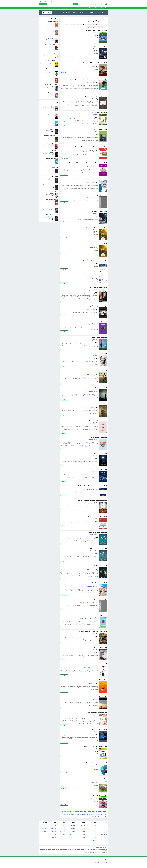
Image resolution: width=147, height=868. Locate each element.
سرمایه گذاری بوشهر (82, 101)
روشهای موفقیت (75, 170)
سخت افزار (83, 831)
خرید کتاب (97, 862)
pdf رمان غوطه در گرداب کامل (77, 477)
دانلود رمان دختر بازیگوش (79, 446)
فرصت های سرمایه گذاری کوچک (81, 104)
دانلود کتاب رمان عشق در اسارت (100, 404)
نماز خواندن (64, 590)
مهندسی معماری (72, 827)
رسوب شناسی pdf (90, 606)
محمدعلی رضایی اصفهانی (93, 649)
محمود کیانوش (94, 455)
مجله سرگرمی (53, 828)
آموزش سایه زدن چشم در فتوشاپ (71, 298)
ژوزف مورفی (51, 93)
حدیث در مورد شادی (86, 704)
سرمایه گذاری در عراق (90, 188)
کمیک (106, 831)
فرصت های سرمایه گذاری (67, 102)
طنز (106, 830)
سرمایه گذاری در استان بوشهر (73, 101)
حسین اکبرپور (95, 487)
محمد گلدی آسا (51, 71)
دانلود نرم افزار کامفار (74, 671)
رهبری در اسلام (71, 621)
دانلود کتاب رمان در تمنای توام (100, 370)
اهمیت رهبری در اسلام (81, 621)
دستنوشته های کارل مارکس (86, 140)
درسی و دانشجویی (93, 839)
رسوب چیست (96, 606)
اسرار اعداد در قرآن (90, 540)
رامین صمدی (95, 601)
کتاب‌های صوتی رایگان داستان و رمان (48, 87)
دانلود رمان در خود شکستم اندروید (82, 575)
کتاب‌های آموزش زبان (51, 170)
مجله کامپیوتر (53, 824)
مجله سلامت (54, 836)
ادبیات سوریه (88, 812)
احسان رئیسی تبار (94, 164)
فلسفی (95, 836)
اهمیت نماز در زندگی (66, 589)
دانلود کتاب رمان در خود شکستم (100, 565)
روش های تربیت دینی (75, 720)
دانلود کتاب (64, 92)
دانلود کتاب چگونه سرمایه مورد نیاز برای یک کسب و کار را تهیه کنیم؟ (92, 486)
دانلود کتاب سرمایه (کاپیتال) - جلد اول (99, 129)
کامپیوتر (94, 7)
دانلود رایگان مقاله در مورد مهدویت (75, 429)
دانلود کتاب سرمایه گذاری (86, 120)
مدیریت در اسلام (65, 621)
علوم (98, 7)
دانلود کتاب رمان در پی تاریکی (101, 388)
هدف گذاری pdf (93, 689)
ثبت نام (48, 1)
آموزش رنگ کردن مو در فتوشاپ (70, 296)
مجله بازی (54, 827)
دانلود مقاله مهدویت (84, 429)
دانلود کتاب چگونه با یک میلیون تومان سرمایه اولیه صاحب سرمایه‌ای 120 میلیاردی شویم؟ (88, 163)
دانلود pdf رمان (94, 345)
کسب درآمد (80, 327)
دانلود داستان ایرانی (71, 442)
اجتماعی (95, 833)
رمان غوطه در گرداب (92, 477)
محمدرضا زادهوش (50, 160)
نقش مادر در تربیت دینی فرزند (90, 723)
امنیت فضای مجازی (92, 737)
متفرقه (64, 839)
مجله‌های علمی (92, 732)
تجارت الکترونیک (82, 830)
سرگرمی (64, 830)
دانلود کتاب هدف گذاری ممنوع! (100, 680)
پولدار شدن (91, 121)
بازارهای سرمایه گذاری (94, 329)
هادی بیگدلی (51, 121)
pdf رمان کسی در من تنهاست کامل (69, 359)
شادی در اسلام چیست (79, 704)
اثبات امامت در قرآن (91, 429)
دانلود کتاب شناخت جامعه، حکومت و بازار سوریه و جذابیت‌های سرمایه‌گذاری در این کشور (88, 79)
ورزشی (64, 836)
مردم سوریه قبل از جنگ (66, 85)
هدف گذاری (84, 219)
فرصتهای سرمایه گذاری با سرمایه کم (70, 104)
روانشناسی (94, 831)
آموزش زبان (105, 839)
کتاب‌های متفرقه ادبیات (50, 186)
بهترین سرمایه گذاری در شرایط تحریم (88, 123)
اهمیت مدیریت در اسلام (70, 623)
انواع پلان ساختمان (87, 522)
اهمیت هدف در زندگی (75, 687)
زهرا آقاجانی (95, 64)
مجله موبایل (54, 825)
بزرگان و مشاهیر (62, 824)
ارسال (86, 852)
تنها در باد (75, 24)
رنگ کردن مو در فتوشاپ (81, 293)
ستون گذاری (65, 522)
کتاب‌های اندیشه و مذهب (50, 31)
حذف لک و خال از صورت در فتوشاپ (79, 295)
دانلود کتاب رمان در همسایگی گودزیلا (99, 437)
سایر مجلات (54, 839)
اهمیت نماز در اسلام (70, 639)
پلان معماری (93, 522)
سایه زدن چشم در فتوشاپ (89, 295)
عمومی (84, 7)
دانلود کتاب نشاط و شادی (102, 696)
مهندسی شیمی (72, 831)
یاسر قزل (95, 584)
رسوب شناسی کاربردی (84, 605)
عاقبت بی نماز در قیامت (91, 640)
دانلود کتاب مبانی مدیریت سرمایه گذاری (98, 306)
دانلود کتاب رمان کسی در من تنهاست (99, 353)
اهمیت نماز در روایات (77, 639)
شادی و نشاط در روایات (94, 704)
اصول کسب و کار (93, 170)
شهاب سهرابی (95, 48)
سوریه (94, 88)
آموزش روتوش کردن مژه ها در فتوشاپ (84, 298)
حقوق (95, 837)
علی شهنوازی (95, 665)
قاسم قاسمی (95, 114)
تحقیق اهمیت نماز (73, 589)
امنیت (84, 827)
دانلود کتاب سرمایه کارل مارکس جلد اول (88, 137)
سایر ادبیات (105, 840)
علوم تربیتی (93, 718)
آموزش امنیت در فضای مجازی (93, 740)
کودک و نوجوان (63, 833)
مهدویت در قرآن (75, 426)
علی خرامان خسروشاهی (93, 534)
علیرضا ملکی (95, 422)
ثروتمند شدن (92, 118)
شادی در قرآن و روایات (71, 704)
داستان (106, 824)
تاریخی (95, 828)
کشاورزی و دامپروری (93, 840)
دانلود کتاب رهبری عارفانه (102, 615)
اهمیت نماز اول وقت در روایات (86, 639)
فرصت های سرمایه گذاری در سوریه (84, 86)
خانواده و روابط (63, 827)
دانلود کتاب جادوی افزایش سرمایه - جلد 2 (98, 244)
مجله (81, 7)
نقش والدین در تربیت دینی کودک (80, 721)
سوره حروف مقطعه (73, 556)
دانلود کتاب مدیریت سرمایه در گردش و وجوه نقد (97, 195)
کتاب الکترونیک (96, 859)
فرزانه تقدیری (51, 137)
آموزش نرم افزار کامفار (91, 670)
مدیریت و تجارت (44, 830)
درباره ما (105, 861)
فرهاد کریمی (95, 731)
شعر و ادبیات (45, 824)
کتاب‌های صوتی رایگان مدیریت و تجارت (88, 150)
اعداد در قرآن (88, 538)
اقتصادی (95, 824)
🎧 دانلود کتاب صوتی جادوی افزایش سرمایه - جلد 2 (96, 227)
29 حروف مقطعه (67, 556)
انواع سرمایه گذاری (90, 102)
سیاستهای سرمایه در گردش (90, 200)
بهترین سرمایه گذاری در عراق (75, 188)
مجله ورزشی (54, 831)
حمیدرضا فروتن (51, 62)
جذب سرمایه (88, 492)
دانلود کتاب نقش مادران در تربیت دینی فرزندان (97, 712)
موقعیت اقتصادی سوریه (89, 88)
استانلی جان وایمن (50, 38)
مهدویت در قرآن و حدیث (68, 426)
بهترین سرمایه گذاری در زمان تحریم (92, 156)
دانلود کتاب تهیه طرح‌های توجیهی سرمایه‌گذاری (97, 663)
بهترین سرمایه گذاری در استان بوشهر (75, 105)
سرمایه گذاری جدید (95, 671)
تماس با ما (41, 1)
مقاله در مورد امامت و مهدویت (84, 426)
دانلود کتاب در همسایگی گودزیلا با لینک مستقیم (70, 443)
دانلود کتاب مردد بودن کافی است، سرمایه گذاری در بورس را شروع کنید (92, 500)
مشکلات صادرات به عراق (91, 185)
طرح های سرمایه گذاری (65, 670)
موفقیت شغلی (76, 169)
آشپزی (64, 825)
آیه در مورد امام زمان (88, 428)
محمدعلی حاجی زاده (94, 681)
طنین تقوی (51, 86)
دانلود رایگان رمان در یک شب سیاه (79, 462)
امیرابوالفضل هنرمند (50, 216)
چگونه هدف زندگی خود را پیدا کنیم (92, 687)
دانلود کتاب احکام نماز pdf (83, 590)
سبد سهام (83, 506)
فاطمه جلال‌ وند (94, 406)
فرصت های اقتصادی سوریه (79, 88)
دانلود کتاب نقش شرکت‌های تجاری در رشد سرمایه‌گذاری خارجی (94, 746)
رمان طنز (73, 343)
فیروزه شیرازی (95, 567)
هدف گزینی (88, 686)
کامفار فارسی (80, 671)
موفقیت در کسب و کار (68, 170)
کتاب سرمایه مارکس (91, 135)
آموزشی (45, 833)
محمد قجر (95, 308)
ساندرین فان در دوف (69, 24)
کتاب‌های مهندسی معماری (90, 519)
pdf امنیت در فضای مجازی (82, 735)
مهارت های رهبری (91, 624)
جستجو (75, 4)
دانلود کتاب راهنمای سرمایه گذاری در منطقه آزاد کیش (96, 276)
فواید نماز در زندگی (83, 640)
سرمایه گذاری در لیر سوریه (93, 814)
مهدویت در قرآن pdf (73, 428)
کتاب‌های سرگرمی (51, 218)
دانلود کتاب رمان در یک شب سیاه (100, 453)
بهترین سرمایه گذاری (83, 102)
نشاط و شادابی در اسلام (65, 702)
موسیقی (64, 834)
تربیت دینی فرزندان (87, 718)
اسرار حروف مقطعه (77, 541)
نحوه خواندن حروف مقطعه (69, 541)
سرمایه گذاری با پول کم (75, 102)
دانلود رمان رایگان (68, 343)
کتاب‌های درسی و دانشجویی (49, 72)
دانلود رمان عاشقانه (86, 362)
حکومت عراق (65, 186)
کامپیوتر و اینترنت (82, 837)
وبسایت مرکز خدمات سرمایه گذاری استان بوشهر (94, 24)
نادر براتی (52, 106)
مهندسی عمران (72, 825)
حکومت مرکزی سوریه (91, 85)
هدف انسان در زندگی (82, 686)
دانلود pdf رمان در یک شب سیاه (67, 461)
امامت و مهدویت (92, 426)
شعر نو (106, 828)
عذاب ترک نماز (96, 592)
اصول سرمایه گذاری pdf (86, 170)
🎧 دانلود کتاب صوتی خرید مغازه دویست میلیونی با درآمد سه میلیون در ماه (91, 146)
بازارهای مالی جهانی (91, 169)
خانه (106, 7)
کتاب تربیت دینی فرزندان (79, 718)
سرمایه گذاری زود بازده (85, 105)
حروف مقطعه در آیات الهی (68, 540)
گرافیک (84, 836)
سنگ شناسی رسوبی (83, 606)
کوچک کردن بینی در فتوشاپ (93, 296)
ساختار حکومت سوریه (83, 85)
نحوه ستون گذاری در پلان (72, 522)
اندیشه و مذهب (93, 825)
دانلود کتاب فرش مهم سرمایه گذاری (99, 112)
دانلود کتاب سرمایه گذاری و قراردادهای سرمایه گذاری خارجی (95, 260)
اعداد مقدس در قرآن (75, 538)
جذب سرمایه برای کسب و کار (81, 492)
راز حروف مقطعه (83, 541)
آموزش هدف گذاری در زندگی (71, 217)
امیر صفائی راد (95, 518)
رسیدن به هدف (76, 686)
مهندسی (89, 7)
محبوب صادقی (94, 323)
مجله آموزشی (53, 833)
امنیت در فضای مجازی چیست (72, 735)
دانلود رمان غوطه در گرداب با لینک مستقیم (80, 476)
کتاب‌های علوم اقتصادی (50, 23)
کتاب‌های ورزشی (51, 202)
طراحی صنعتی (73, 824)
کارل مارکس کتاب (76, 138)
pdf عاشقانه (75, 345)
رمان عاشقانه (91, 346)
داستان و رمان (44, 825)
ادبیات (102, 7)
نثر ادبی (106, 833)
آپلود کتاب (43, 4)
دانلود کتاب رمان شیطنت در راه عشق (99, 337)
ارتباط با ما (105, 859)
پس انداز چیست (87, 118)
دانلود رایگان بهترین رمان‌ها (50, 39)
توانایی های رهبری (85, 624)
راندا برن (52, 78)
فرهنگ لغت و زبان (104, 837)
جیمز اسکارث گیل (50, 114)
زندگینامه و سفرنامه (104, 834)
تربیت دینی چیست (92, 720)
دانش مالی (81, 169)
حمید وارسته (95, 633)
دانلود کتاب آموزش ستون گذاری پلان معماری (97, 516)
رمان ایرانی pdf (88, 345)
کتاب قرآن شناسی (76, 540)
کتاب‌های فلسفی (51, 79)
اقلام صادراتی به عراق (82, 185)
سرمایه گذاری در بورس (77, 506)
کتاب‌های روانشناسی (43, 63)
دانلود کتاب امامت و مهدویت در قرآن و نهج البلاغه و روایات (95, 420)
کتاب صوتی (76, 7)
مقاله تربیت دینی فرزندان (70, 718)
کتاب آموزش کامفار (84, 670)
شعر (106, 827)
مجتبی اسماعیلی (94, 81)
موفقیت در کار (66, 169)
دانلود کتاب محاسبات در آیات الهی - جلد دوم (97, 548)
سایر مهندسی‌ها (72, 834)
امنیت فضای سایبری (85, 737)
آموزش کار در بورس (70, 506)
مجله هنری (54, 837)
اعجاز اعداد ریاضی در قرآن (67, 538)
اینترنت (84, 824)
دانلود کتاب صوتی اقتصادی (66, 154)
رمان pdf (84, 345)
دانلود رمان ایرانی (80, 345)
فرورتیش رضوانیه (50, 46)
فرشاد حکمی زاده (94, 32)
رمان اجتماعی (72, 378)
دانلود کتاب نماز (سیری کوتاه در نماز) (99, 583)
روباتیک (74, 833)
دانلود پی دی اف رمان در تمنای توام (84, 380)
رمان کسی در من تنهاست (79, 359)
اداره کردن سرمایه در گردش (74, 200)
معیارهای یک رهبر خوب (73, 624)
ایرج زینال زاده (95, 262)
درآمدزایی (76, 327)
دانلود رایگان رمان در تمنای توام (73, 380)
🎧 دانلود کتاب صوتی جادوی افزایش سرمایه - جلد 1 (96, 46)
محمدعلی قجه (51, 208)
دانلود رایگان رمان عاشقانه (68, 345)
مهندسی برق (73, 828)
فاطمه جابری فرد (94, 355)
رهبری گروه (79, 624)
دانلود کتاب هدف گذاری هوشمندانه (99, 211)
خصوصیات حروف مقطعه (81, 556)
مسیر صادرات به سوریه (94, 89)
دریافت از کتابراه (64, 40)
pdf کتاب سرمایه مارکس (83, 135)
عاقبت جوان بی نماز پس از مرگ (88, 592)
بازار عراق (84, 186)
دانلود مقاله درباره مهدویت (90, 431)
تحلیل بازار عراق (80, 186)
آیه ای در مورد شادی (92, 705)
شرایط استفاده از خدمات (103, 863)
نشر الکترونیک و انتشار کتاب (102, 1)
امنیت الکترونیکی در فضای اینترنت (68, 738)
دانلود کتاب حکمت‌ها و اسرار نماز (100, 647)
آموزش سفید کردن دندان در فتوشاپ (82, 299)
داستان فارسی (77, 442)
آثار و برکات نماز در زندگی (83, 589)
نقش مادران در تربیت (71, 721)
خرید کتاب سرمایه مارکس (69, 137)
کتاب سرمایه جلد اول (77, 137)
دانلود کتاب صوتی (64, 158)
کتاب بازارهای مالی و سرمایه (76, 120)
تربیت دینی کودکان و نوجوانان (67, 720)
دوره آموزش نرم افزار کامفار (87, 671)
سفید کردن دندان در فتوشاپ (67, 295)
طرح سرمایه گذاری (72, 670)
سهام (94, 506)
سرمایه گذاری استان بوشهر (90, 101)
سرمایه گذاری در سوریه (94, 86)
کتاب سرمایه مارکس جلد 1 (88, 138)
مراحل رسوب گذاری (72, 605)
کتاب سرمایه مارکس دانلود (74, 135)
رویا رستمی (95, 372)
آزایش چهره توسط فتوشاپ (90, 293)
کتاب (98, 850)
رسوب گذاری (78, 605)
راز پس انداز (73, 118)
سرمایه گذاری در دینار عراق (91, 186)
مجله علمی (54, 834)
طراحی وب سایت (82, 834)
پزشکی (95, 827)
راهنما (45, 1)
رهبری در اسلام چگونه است (90, 621)
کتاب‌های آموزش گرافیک (91, 290)
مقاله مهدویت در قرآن (81, 428)
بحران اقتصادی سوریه (71, 88)
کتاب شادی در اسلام (73, 702)
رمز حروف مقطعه (88, 556)
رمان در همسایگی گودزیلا (94, 443)
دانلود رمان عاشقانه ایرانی (90, 442)
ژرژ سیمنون (51, 129)
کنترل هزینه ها (68, 118)
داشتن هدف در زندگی (82, 687)
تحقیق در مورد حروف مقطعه (91, 541)
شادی (94, 702)
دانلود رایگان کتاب (69, 120)
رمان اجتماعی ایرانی (91, 343)
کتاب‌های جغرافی (83, 602)
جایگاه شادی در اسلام (80, 702)
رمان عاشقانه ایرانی (85, 343)
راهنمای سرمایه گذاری (92, 172)
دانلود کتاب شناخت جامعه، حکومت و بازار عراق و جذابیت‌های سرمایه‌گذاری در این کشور (89, 179)
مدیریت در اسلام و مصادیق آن (87, 623)
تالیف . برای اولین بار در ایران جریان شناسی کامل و (94, 27)
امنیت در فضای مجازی (91, 735)
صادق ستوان (95, 764)
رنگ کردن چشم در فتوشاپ (72, 293)
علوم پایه (94, 842)
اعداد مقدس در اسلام (83, 540)
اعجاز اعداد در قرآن (82, 538)
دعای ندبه (75, 621)
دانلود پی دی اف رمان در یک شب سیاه (91, 462)
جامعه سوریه (77, 85)
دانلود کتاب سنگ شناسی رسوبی (100, 599)
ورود (51, 1)
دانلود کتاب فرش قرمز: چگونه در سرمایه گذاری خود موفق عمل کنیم (93, 321)
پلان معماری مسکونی (80, 522)
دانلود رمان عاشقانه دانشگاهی (88, 446)
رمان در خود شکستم (71, 573)
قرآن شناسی (92, 538)
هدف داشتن (79, 219)
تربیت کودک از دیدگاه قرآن (84, 720)
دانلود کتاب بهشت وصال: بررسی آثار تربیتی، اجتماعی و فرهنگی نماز (93, 631)
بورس (94, 247)
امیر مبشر (51, 201)
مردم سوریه (73, 85)
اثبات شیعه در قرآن (66, 428)
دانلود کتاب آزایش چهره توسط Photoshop (98, 287)
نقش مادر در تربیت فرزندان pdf (80, 723)
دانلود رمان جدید (92, 459)
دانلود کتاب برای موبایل (85, 121)
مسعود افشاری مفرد (94, 780)
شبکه (84, 833)
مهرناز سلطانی (95, 502)
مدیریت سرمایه (67, 200)
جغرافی (95, 830)
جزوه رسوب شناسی (91, 605)
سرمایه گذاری (93, 34)
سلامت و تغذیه (62, 831)
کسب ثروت (80, 170)
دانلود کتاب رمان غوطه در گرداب (100, 469)
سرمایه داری (93, 140)
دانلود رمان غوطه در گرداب (91, 476)
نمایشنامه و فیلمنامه (104, 836)
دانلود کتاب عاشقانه (71, 377)
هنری (64, 837)
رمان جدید (87, 459)
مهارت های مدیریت (65, 624)
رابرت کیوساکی (94, 797)
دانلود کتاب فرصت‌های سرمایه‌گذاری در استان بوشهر (96, 96)
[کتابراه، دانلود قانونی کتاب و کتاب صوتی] (96, 37)
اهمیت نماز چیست (66, 637)
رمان (64, 343)
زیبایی (64, 828)
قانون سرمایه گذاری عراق (66, 188)
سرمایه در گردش (82, 200)
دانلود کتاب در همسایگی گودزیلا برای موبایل (91, 445)
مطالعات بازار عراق (83, 188)
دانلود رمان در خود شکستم (79, 572)
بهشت (78, 589)
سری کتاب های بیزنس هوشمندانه (89, 217)
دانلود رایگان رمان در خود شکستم (89, 572)
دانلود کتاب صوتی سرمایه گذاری (75, 121)
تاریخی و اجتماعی (44, 828)
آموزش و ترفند (83, 825)
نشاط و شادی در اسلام (88, 702)
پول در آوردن (72, 169)
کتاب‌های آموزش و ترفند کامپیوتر (49, 55)
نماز (71, 590)
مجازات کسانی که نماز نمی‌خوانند (77, 592)
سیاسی (95, 834)
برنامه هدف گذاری (89, 219)
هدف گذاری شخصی (79, 217)
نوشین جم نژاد (51, 144)
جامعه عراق (76, 186)
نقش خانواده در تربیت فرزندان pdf (92, 721)
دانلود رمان (96, 364)
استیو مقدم (95, 213)
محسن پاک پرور (94, 617)
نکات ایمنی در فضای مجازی (78, 738)
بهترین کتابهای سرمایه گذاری (93, 153)
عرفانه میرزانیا (95, 389)
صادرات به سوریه (64, 88)
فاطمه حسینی (95, 339)
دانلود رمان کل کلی (68, 445)
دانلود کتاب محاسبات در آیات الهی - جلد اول (98, 532)
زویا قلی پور (51, 152)
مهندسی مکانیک (72, 830)
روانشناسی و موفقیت (43, 827)
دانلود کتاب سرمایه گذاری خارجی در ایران (98, 779)
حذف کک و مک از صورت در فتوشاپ (82, 296)
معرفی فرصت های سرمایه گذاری (93, 104)
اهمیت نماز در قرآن (91, 590)
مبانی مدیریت (80, 312)
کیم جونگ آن (51, 193)
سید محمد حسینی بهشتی (49, 30)
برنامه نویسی (83, 828)
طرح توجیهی (78, 670)
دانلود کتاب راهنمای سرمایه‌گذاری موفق (99, 795)
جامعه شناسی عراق (70, 186)
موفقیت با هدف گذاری (69, 686)
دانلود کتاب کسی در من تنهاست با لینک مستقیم (69, 362)
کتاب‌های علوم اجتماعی (82, 618)
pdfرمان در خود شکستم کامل (93, 575)
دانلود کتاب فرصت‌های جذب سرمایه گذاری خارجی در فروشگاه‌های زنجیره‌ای (91, 63)
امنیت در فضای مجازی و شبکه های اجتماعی (73, 737)
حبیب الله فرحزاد (94, 698)
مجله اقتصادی (53, 830)
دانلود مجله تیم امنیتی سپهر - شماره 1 (99, 729)
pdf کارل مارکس (69, 138)
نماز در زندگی (64, 639)
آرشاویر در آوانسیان (81, 24)
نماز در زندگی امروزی (91, 589)
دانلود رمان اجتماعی (78, 343)
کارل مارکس (95, 131)
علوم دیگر (94, 843)
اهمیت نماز (68, 590)
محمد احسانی (95, 714)
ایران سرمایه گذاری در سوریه (73, 86)
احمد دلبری (95, 289)
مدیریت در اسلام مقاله (78, 623)
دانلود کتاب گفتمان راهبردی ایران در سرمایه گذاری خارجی (95, 30)
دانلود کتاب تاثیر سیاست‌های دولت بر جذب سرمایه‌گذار (95, 762)
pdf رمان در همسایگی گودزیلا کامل (84, 443)
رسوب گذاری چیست (65, 605)
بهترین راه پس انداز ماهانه (79, 118)
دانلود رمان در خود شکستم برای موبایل (82, 573)
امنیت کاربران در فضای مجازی (89, 738)
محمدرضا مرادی (94, 748)
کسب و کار (93, 492)
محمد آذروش (51, 169)
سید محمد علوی (94, 148)
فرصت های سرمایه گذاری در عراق (73, 185)
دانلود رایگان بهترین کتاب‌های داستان (48, 47)
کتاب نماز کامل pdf (75, 590)
